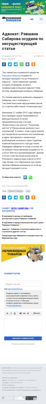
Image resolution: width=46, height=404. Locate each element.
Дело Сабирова (19, 208)
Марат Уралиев (8, 59)
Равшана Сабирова (11, 75)
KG (32, 19)
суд (28, 191)
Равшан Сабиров (15, 191)
